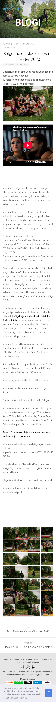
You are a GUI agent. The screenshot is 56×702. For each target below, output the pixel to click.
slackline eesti (8, 64)
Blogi (28, 22)
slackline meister (22, 64)
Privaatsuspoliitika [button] (18, 698)
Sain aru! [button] (49, 693)
